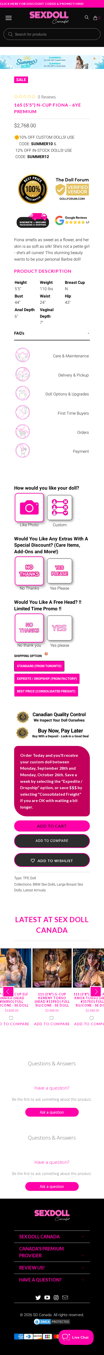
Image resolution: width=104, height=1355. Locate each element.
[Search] (87, 18)
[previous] (8, 991)
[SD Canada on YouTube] (47, 1298)
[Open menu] (9, 17)
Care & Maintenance (71, 356)
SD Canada (42, 1315)
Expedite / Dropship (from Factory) (47, 679)
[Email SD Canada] (65, 1298)
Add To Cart (52, 825)
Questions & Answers (52, 1063)
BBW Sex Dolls (44, 884)
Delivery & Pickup (73, 375)
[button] (52, 860)
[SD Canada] (49, 18)
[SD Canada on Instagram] (56, 1298)
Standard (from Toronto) (39, 666)
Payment (81, 451)
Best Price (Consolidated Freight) (46, 691)
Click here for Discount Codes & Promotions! (42, 4)
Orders (83, 432)
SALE (21, 79)
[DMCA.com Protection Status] (52, 1324)
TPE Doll (29, 878)
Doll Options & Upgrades (67, 394)
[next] (95, 991)
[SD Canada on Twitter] (38, 1298)
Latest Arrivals (34, 890)
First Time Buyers (73, 413)
